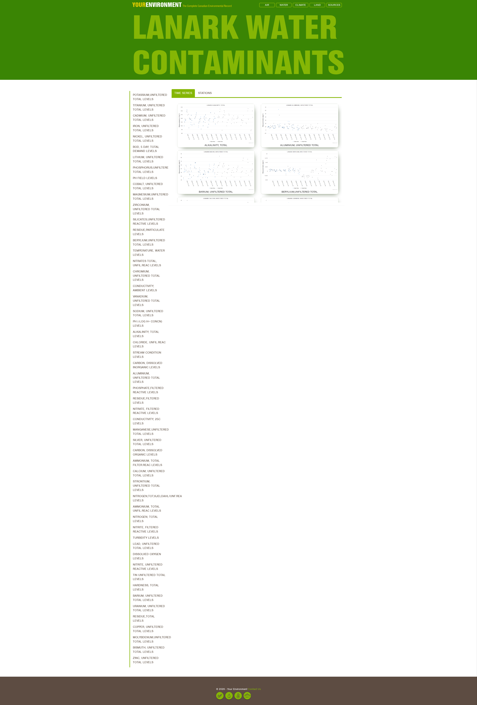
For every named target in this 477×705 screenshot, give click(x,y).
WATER (284, 5)
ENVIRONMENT (157, 5)
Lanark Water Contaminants (238, 44)
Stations (205, 93)
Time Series (183, 93)
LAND (317, 5)
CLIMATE (300, 5)
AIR (267, 5)
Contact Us (254, 689)
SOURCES (334, 5)
